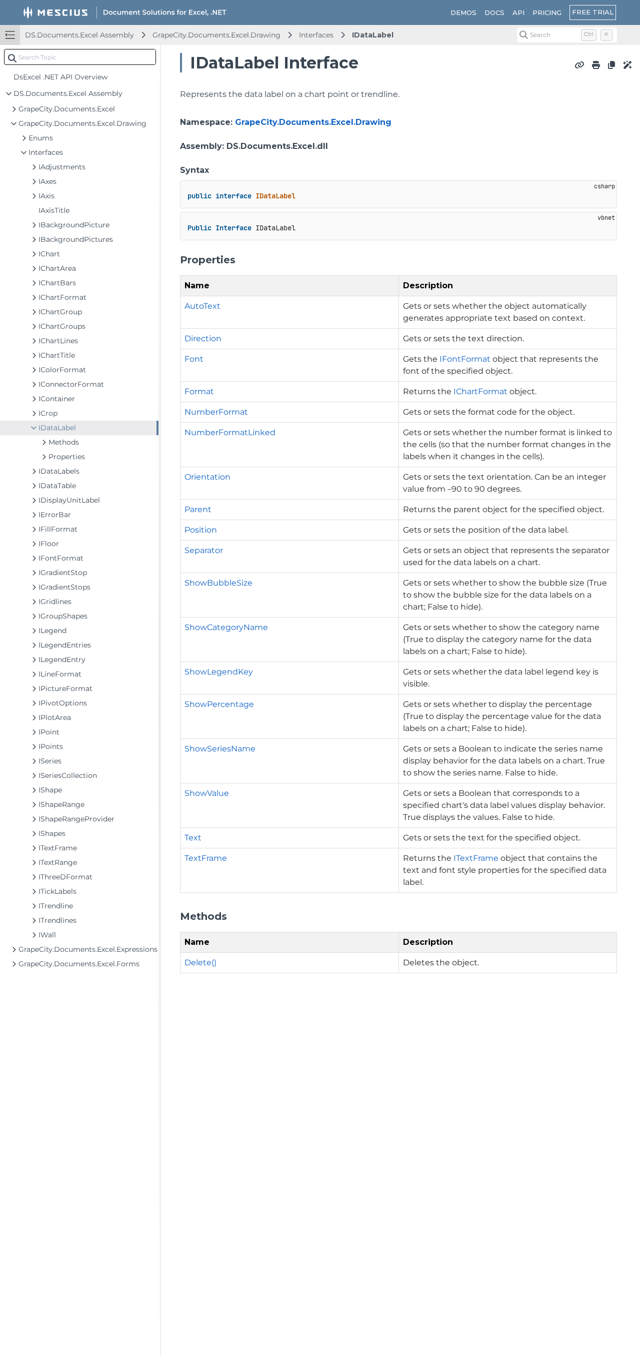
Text (193, 837)
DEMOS (463, 12)
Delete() (200, 962)
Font (194, 359)
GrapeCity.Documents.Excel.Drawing (216, 34)
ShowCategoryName (226, 627)
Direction (203, 338)
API (518, 12)
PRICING (547, 12)
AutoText (202, 306)
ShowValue (206, 793)
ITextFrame (476, 858)
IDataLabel (373, 34)
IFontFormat (465, 359)
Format (199, 391)
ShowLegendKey (218, 672)
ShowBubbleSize (218, 583)
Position (200, 530)
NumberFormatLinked (230, 432)
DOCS (494, 12)
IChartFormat (481, 391)
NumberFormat (216, 412)
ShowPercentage (219, 704)
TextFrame (205, 858)
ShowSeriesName (220, 748)
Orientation (207, 477)
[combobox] (80, 57)
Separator (203, 550)
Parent (198, 509)
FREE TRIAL (593, 12)
